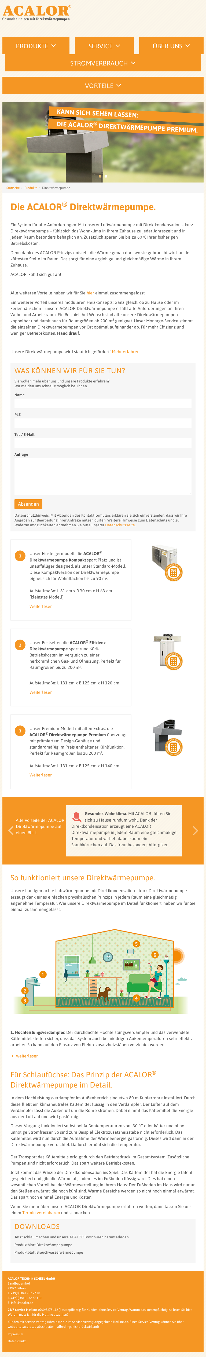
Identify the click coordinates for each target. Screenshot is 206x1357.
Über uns (167, 46)
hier (90, 292)
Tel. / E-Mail (24, 434)
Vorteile (99, 85)
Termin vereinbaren (41, 1212)
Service (101, 46)
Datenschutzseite (120, 525)
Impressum (15, 1334)
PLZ (17, 415)
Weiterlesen (41, 606)
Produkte (32, 46)
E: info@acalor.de (20, 1303)
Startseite (13, 188)
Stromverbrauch (99, 63)
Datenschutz (17, 1341)
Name (19, 395)
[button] (9, 830)
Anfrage (21, 454)
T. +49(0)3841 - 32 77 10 (24, 1293)
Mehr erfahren (125, 351)
